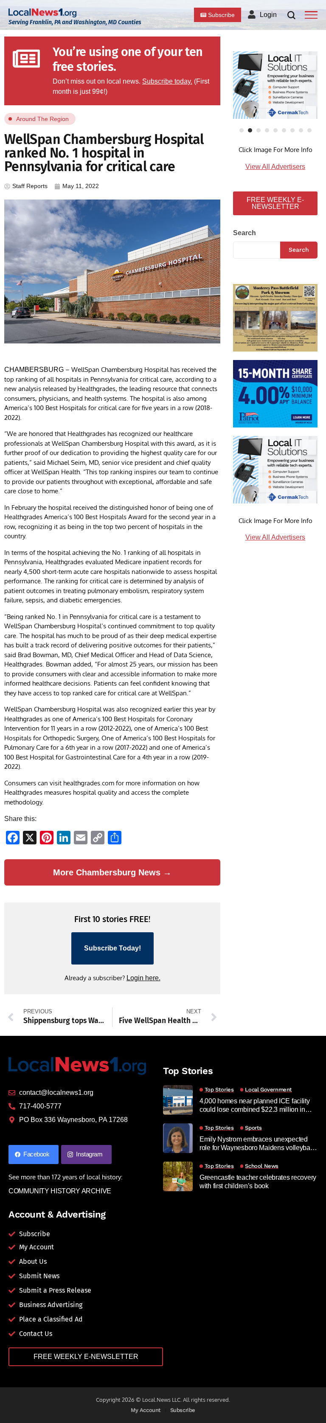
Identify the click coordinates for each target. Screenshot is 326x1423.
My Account (146, 1410)
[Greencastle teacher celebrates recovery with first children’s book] (178, 1176)
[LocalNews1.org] (42, 12)
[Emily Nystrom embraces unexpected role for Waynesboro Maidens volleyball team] (178, 1138)
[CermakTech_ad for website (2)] (275, 85)
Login (268, 14)
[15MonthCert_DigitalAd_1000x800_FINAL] (275, 393)
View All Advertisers (275, 166)
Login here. (143, 977)
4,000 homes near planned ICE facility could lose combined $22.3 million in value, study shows (255, 1105)
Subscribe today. (167, 81)
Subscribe (183, 1410)
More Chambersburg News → (112, 872)
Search (244, 232)
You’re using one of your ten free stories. (128, 59)
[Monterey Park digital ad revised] (275, 317)
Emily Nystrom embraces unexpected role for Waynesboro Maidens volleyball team (256, 1143)
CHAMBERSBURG (34, 369)
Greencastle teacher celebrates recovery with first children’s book (258, 1181)
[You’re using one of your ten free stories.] (26, 58)
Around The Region (42, 118)
